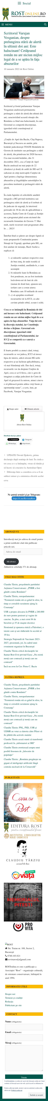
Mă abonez (11, 561)
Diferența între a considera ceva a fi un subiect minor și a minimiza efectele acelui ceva (24, 476)
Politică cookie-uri (16, 1090)
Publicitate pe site (13, 1005)
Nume (13, 1021)
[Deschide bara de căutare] (45, 24)
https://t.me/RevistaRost (24, 498)
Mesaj (13, 1042)
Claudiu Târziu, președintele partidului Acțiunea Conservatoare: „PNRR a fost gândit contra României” (22, 588)
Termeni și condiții (14, 997)
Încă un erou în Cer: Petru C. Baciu (20, 666)
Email (13, 1032)
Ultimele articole (32, 409)
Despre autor (13, 409)
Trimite (24, 1077)
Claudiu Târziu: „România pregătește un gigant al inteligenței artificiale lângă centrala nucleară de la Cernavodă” (22, 763)
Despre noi (10, 993)
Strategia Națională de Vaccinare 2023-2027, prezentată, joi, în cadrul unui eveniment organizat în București (22, 642)
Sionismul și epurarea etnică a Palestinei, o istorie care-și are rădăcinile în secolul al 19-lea (24, 631)
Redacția (9, 1001)
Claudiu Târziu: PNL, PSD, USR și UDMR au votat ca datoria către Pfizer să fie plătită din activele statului (23, 731)
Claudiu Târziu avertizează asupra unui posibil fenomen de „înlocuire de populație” (22, 751)
